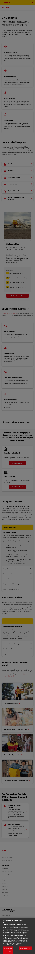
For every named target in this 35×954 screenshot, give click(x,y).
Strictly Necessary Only (25, 948)
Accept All (8, 952)
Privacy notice (10, 945)
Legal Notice (17, 945)
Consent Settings (8, 948)
